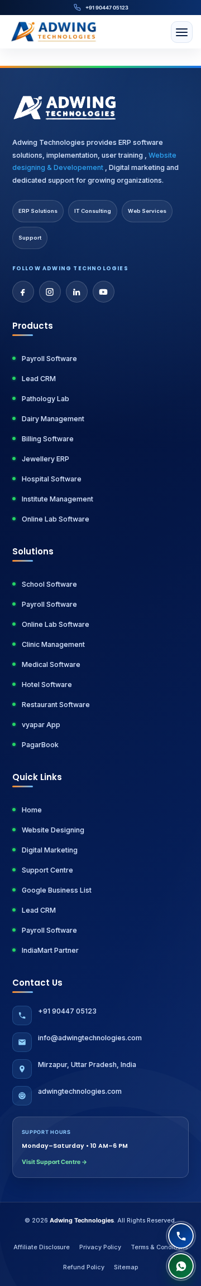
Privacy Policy (100, 1247)
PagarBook (40, 745)
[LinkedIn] (77, 292)
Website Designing (53, 830)
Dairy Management (53, 419)
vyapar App (41, 724)
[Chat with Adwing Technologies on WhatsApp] (181, 1266)
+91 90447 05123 (106, 7)
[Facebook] (23, 292)
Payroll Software (49, 358)
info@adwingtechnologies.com (90, 1038)
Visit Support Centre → (54, 1162)
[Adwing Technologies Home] (54, 31)
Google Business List (57, 890)
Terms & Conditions (159, 1247)
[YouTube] (103, 292)
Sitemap (126, 1267)
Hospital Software (52, 479)
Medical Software (51, 664)
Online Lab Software (55, 519)
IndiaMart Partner (50, 950)
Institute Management (57, 499)
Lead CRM (39, 378)
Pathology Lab (45, 398)
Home (32, 810)
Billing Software (48, 439)
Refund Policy (83, 1267)
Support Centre (47, 870)
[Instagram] (50, 292)
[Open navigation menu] (182, 32)
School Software (49, 584)
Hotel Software (47, 684)
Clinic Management (53, 644)
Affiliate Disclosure (41, 1247)
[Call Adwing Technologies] (181, 1236)
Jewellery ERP (45, 459)
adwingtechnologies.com (80, 1091)
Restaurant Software (56, 704)
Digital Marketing (50, 850)
